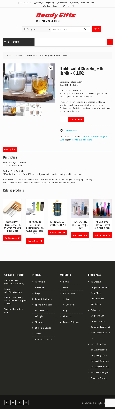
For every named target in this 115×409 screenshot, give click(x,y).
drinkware (87, 139)
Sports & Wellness (43, 304)
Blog (65, 310)
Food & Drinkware (90, 136)
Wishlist (46, 6)
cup (80, 139)
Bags (37, 293)
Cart (55, 6)
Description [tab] (9, 149)
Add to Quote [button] (11, 238)
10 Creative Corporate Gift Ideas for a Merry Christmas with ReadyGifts (100, 293)
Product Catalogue (71, 322)
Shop (65, 287)
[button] (110, 42)
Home (66, 281)
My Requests (69, 293)
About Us (67, 316)
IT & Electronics (42, 310)
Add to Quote (76, 119)
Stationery (39, 322)
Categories (13, 41)
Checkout (70, 304)
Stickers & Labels (43, 327)
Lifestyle (39, 316)
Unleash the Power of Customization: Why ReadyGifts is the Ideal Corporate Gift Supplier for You (100, 355)
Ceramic (74, 139)
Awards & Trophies (44, 339)
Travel (38, 333)
